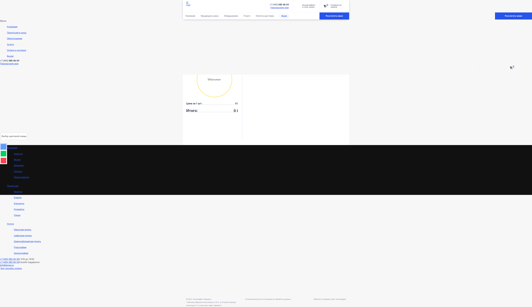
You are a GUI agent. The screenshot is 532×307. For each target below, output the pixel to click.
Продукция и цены (209, 16)
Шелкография (21, 253)
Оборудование (231, 16)
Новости (18, 154)
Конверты (19, 209)
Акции (17, 159)
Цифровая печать (23, 235)
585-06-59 (279, 4)
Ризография (20, 247)
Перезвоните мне (279, 7)
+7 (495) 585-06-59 (9, 259)
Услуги (247, 16)
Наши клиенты (21, 177)
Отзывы (18, 171)
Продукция (12, 186)
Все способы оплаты (11, 268)
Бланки (17, 197)
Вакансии (19, 165)
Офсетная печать (22, 229)
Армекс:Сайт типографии (335, 299)
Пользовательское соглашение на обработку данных (268, 299)
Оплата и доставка (265, 16)
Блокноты (19, 203)
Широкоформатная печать (27, 241)
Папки (17, 215)
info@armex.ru (7, 265)
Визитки (18, 191)
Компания (190, 16)
